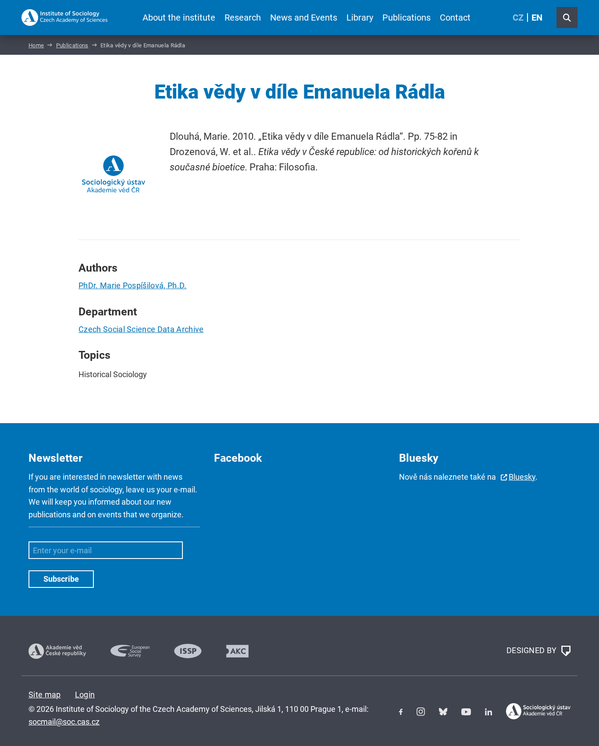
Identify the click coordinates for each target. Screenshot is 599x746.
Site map (45, 694)
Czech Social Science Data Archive (141, 329)
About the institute (179, 17)
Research (243, 17)
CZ (518, 17)
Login (85, 694)
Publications (406, 17)
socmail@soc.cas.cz (64, 721)
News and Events (303, 17)
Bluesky (522, 476)
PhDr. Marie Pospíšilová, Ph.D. (132, 285)
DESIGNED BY (532, 650)
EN (536, 17)
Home (36, 45)
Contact (455, 17)
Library (359, 17)
